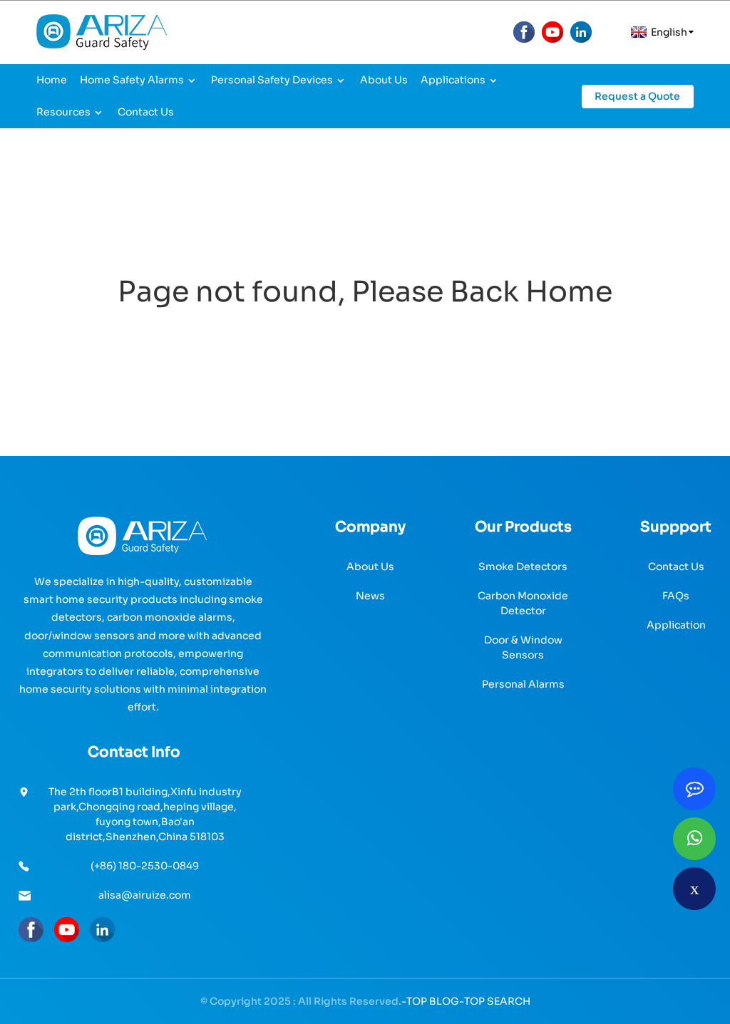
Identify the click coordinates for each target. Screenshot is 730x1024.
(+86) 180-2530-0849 (145, 865)
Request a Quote (637, 96)
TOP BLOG (432, 1001)
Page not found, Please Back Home (365, 292)
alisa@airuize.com (144, 895)
